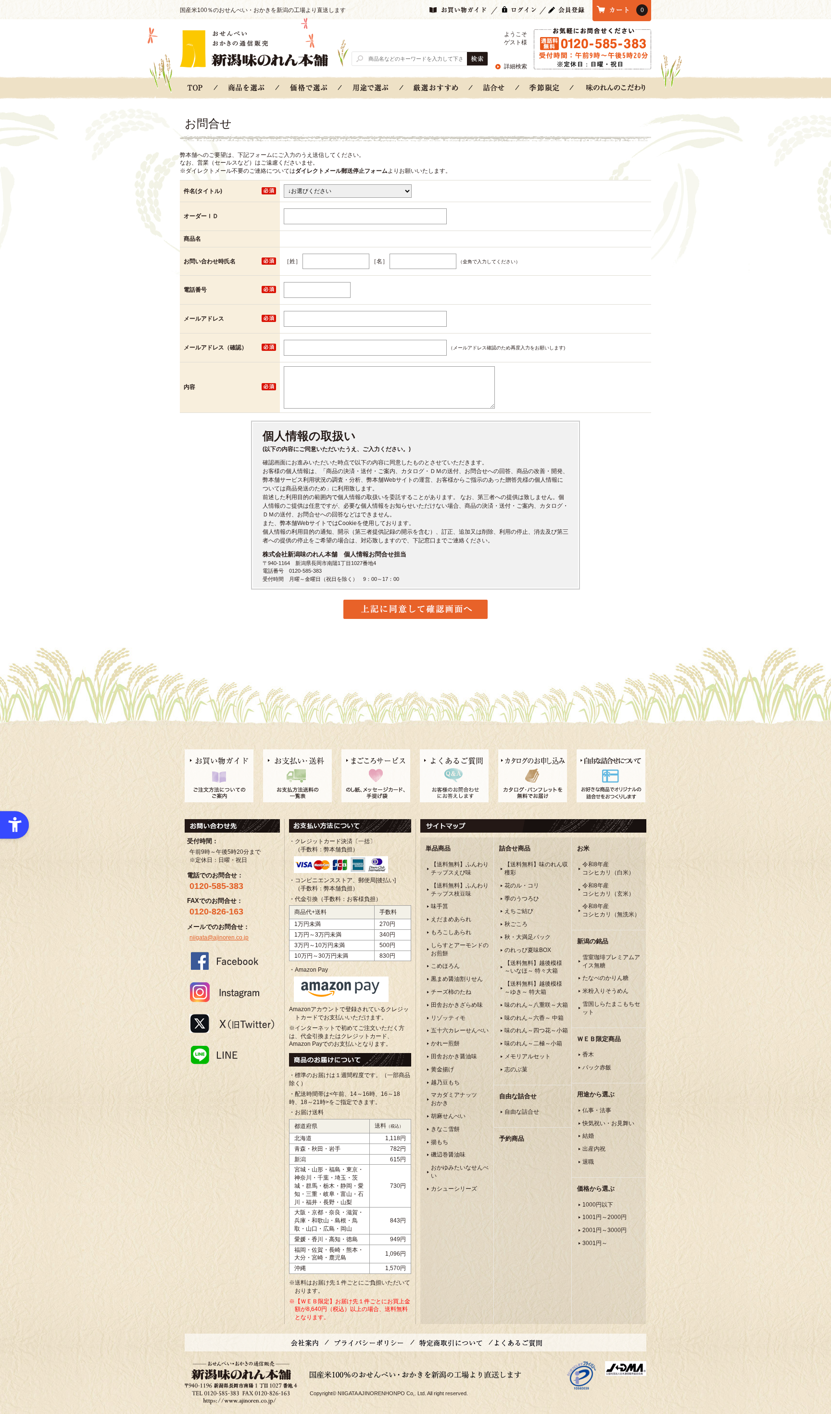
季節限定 (545, 87)
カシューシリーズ (454, 1188)
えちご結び (518, 911)
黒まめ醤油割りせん (457, 979)
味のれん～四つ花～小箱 (536, 1030)
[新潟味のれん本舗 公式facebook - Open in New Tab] (232, 960)
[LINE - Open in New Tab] (232, 1054)
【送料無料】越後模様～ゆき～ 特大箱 (533, 987)
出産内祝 (593, 1148)
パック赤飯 (596, 1067)
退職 (588, 1161)
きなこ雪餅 (445, 1129)
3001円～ (594, 1243)
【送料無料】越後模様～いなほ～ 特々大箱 (533, 967)
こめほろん (445, 966)
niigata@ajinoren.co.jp (219, 937)
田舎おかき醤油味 (454, 1056)
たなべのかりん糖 (605, 978)
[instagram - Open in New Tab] (232, 992)
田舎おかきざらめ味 (457, 1005)
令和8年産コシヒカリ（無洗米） (611, 910)
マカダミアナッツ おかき (454, 1099)
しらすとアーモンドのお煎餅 (460, 949)
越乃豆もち (445, 1082)
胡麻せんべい (448, 1116)
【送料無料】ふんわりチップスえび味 (460, 868)
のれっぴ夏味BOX (527, 950)
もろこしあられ (451, 932)
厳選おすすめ (436, 87)
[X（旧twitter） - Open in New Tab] (232, 1023)
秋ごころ (516, 924)
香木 (588, 1054)
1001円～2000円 (604, 1217)
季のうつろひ (521, 898)
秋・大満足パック (527, 937)
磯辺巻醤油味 (448, 1154)
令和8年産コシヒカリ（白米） (608, 868)
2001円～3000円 (604, 1230)
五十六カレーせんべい (460, 1030)
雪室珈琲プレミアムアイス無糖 (611, 961)
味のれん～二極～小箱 (533, 1043)
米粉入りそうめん (605, 991)
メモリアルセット (527, 1056)
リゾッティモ (448, 1018)
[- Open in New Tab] (581, 1375)
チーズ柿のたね (451, 992)
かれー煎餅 (445, 1043)
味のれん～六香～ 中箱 (534, 1018)
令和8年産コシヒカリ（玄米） (608, 889)
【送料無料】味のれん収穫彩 (536, 868)
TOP (195, 87)
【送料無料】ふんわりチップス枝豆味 (460, 889)
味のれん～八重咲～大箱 (536, 1005)
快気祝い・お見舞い (608, 1123)
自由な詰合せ (521, 1111)
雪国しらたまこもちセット (611, 1008)
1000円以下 (597, 1204)
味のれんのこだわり (615, 87)
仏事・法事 (596, 1110)
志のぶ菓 (516, 1069)
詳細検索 (515, 66)
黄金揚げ (442, 1069)
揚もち (439, 1142)
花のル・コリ (521, 885)
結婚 (588, 1135)
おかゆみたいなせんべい (460, 1171)
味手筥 (439, 906)
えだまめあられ (451, 919)
